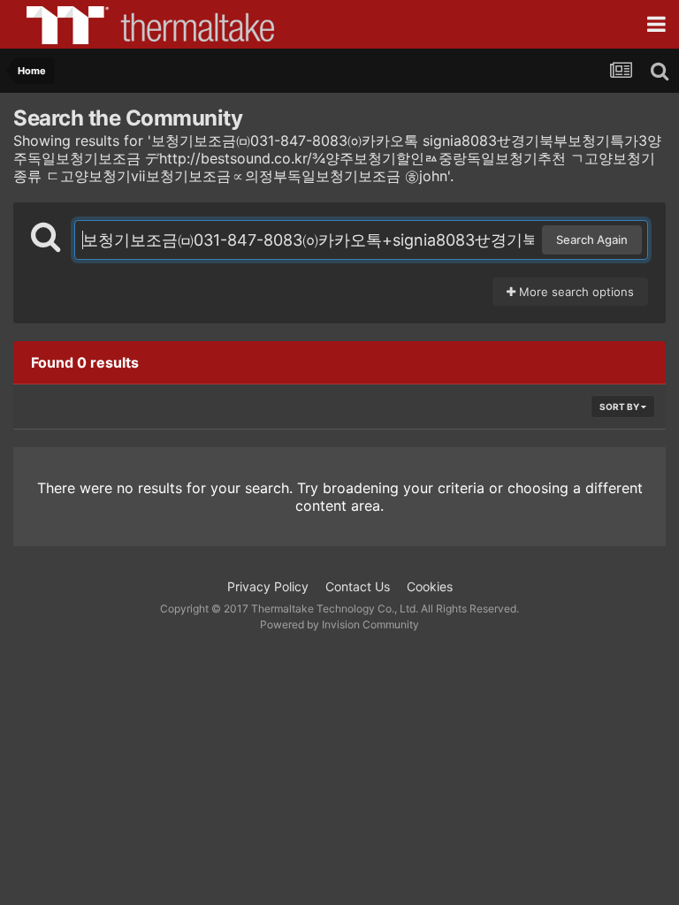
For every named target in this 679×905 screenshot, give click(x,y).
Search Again (592, 239)
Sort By (620, 406)
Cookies (430, 586)
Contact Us (357, 586)
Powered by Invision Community (339, 624)
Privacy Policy (268, 586)
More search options (574, 292)
